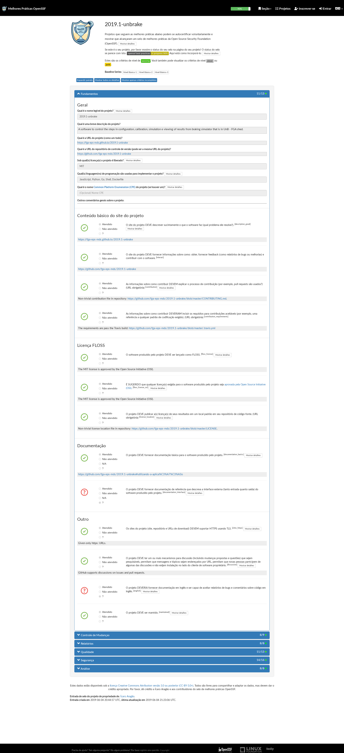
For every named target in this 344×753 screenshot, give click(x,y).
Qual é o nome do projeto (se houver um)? (121, 187)
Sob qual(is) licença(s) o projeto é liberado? (100, 160)
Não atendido (104, 228)
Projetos (284, 8)
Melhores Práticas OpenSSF (27, 8)
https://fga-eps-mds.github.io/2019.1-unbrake (102, 143)
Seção (265, 8)
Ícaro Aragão (127, 696)
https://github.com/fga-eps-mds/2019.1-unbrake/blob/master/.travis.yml (172, 328)
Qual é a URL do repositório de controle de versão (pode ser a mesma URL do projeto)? (124, 149)
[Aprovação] (145, 61)
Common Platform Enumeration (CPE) (114, 187)
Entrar (326, 8)
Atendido (104, 224)
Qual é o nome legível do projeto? (95, 111)
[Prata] (210, 61)
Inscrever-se (306, 8)
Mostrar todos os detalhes (107, 80)
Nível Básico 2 (145, 72)
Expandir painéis (85, 80)
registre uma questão (149, 750)
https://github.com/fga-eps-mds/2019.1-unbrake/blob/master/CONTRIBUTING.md (177, 298)
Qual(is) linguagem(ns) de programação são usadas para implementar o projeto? (120, 174)
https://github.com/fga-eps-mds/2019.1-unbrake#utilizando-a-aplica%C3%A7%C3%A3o (130, 474)
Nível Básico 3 (161, 72)
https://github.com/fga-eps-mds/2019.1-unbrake (104, 154)
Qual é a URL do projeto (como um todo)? (99, 138)
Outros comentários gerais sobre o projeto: (100, 200)
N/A (104, 463)
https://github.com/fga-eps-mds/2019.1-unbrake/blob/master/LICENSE (174, 428)
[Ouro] (108, 64)
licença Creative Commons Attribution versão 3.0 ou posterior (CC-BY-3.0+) (151, 686)
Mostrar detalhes (127, 44)
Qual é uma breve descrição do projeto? (98, 124)
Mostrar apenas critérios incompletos (139, 80)
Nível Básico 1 (130, 72)
